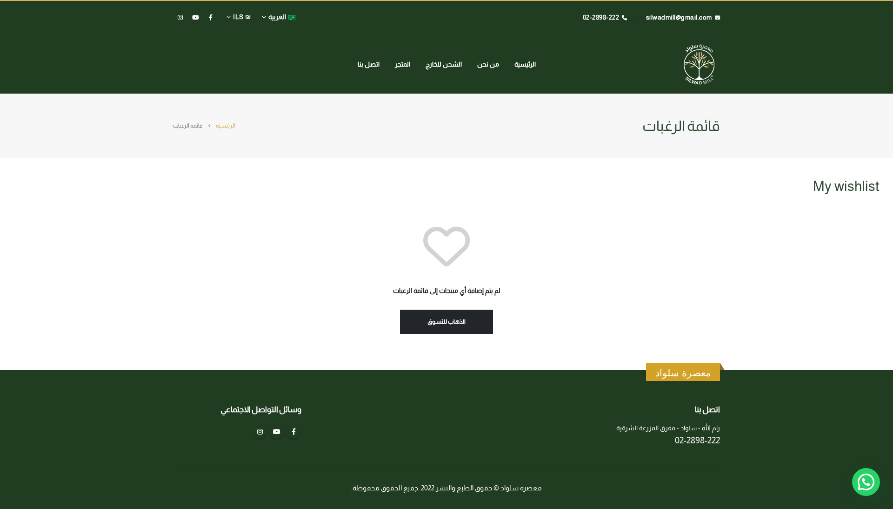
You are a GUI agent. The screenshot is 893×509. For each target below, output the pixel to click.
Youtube (277, 432)
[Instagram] (180, 17)
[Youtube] (195, 17)
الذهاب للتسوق (446, 321)
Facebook (293, 432)
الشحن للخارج (444, 64)
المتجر (402, 64)
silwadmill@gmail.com (679, 17)
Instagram (260, 432)
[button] (866, 482)
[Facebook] (210, 17)
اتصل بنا (369, 64)
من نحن (488, 64)
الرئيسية (525, 64)
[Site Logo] (699, 64)
